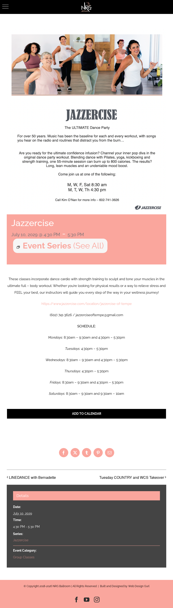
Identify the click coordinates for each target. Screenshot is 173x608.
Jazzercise (20, 540)
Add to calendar (86, 413)
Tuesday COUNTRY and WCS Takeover (131, 477)
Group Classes (23, 557)
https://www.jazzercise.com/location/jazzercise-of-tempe (86, 304)
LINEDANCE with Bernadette (32, 477)
